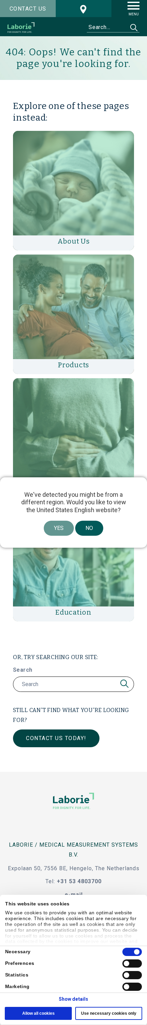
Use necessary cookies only (108, 1013)
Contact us (28, 8)
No (89, 528)
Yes (59, 528)
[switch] (132, 963)
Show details (73, 999)
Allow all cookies (38, 1013)
